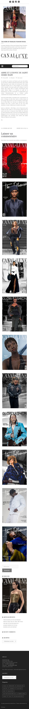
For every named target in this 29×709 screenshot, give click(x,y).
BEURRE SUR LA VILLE (21, 128)
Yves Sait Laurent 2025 (18, 696)
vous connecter (10, 140)
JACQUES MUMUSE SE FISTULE (10, 625)
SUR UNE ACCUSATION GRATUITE (11, 623)
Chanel (4, 685)
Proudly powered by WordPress (8, 703)
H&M (4, 691)
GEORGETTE (12, 688)
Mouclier (13, 78)
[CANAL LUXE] (14, 22)
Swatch (4, 696)
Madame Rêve (10, 691)
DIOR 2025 (5, 688)
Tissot (10, 696)
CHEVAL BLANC (11, 685)
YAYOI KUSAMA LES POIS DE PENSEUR (11, 620)
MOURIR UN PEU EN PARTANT (10, 627)
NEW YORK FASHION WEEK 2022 (9, 693)
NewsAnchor (22, 703)
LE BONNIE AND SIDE (7, 128)
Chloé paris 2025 (20, 685)
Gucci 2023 (19, 688)
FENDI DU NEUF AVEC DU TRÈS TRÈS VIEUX (13, 621)
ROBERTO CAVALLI (21, 693)
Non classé (20, 78)
